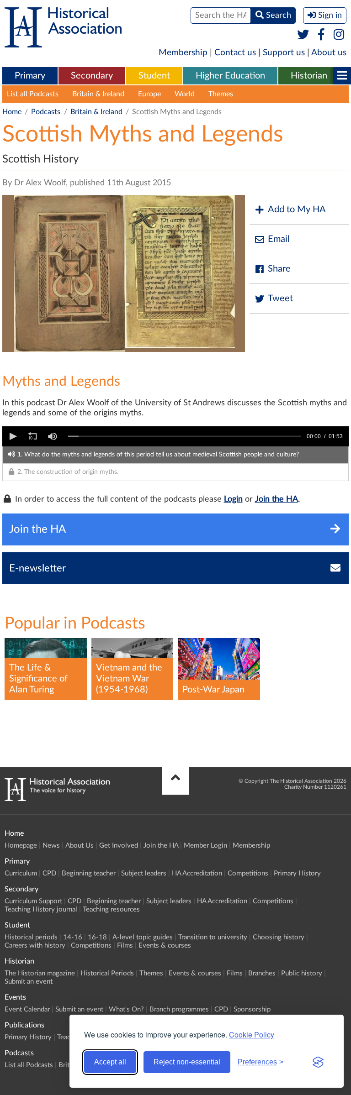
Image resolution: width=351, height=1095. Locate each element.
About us (328, 52)
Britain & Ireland (98, 94)
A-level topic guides (142, 937)
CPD (49, 873)
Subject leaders (143, 873)
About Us (79, 845)
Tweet (280, 298)
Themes (220, 94)
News (51, 845)
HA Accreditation (197, 873)
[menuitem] (30, 76)
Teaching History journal (41, 909)
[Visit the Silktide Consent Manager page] (318, 1062)
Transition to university (212, 937)
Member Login (205, 845)
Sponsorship (252, 1009)
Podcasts (45, 111)
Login (233, 499)
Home (11, 111)
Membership (183, 52)
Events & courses (164, 945)
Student (154, 75)
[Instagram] (339, 35)
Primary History (297, 873)
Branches (262, 973)
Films (125, 945)
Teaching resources (111, 909)
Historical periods (31, 937)
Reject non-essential (187, 1062)
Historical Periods (107, 973)
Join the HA (276, 499)
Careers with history (35, 945)
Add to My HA (297, 209)
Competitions (248, 873)
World (185, 94)
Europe (149, 94)
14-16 (72, 937)
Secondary (92, 75)
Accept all (110, 1062)
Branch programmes (179, 1009)
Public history (301, 973)
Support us (284, 52)
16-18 (97, 937)
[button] (12, 436)
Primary (30, 75)
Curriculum (21, 873)
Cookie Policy (251, 1034)
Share (279, 268)
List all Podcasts (32, 94)
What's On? (126, 1009)
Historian (309, 75)
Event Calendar (27, 1009)
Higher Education (230, 75)
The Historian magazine (40, 973)
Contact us (235, 52)
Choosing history (278, 937)
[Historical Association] (63, 43)
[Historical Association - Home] (57, 798)
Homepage (21, 845)
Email (279, 239)
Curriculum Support (33, 901)
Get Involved (118, 845)
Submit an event (29, 981)
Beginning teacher (89, 873)
